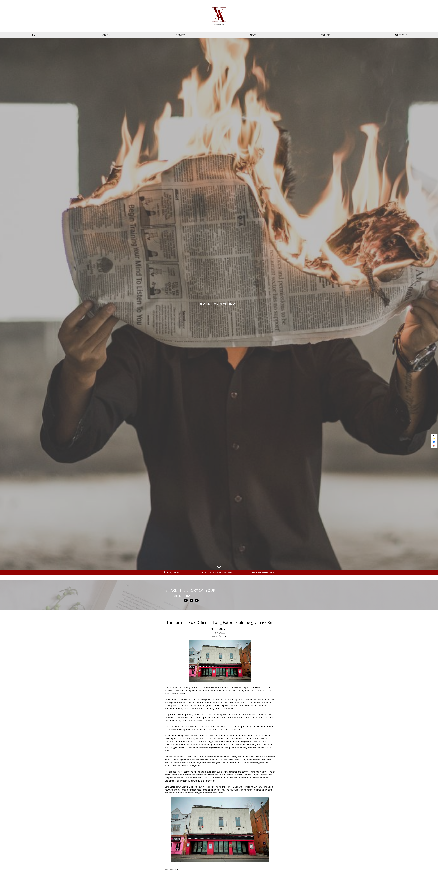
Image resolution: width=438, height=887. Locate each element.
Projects (325, 35)
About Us (107, 35)
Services (180, 35)
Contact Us (401, 35)
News (253, 35)
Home (34, 35)
